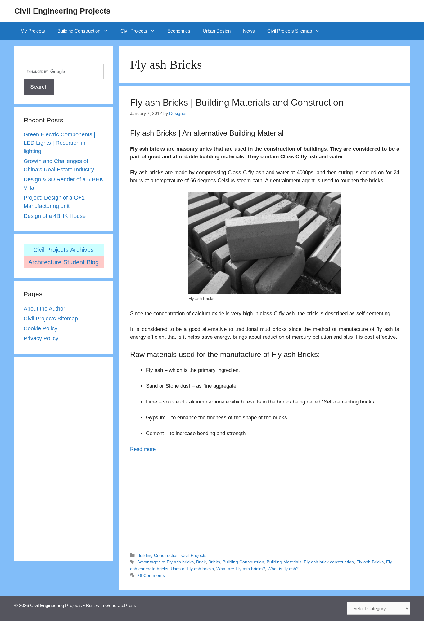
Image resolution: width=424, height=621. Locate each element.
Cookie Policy (40, 328)
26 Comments (151, 575)
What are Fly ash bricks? (240, 568)
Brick (201, 561)
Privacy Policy (41, 338)
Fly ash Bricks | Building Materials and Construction (237, 102)
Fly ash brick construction (329, 561)
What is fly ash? (283, 568)
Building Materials (284, 561)
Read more (143, 449)
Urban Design (217, 30)
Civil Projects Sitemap (289, 30)
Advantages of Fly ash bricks (165, 561)
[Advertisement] (264, 499)
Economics (178, 30)
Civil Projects (133, 30)
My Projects (32, 30)
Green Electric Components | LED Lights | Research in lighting (59, 142)
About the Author (44, 309)
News (249, 30)
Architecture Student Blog (63, 262)
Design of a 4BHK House (55, 216)
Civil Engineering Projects (62, 11)
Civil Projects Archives (63, 249)
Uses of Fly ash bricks (192, 568)
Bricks (214, 561)
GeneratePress (120, 605)
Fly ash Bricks (370, 561)
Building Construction (78, 30)
